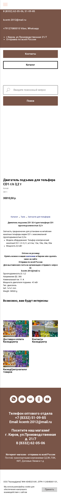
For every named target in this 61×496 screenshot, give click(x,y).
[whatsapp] (13, 399)
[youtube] (47, 399)
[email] (22, 399)
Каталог (14, 217)
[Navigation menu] (5, 4)
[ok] (39, 399)
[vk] (30, 399)
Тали (23, 217)
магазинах (31, 256)
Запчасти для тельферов (39, 217)
